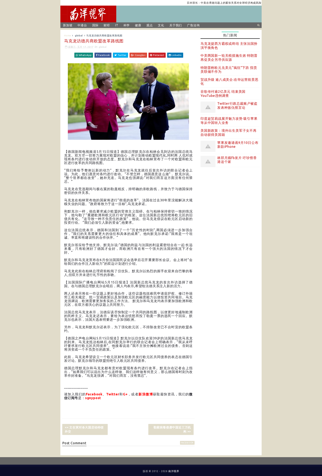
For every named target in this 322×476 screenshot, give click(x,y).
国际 (95, 25)
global (79, 35)
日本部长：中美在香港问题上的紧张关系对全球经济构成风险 (214, 2)
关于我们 (175, 25)
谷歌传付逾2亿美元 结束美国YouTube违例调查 (223, 93)
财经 (107, 25)
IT (116, 25)
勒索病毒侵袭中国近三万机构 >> (172, 429)
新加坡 (67, 25)
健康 (138, 25)
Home (67, 35)
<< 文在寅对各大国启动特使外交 (84, 429)
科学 (127, 25)
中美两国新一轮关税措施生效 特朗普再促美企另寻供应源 (229, 57)
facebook (187, 442)
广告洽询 (193, 25)
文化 (161, 25)
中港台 (82, 25)
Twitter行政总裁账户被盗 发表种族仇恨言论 (237, 105)
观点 (149, 25)
